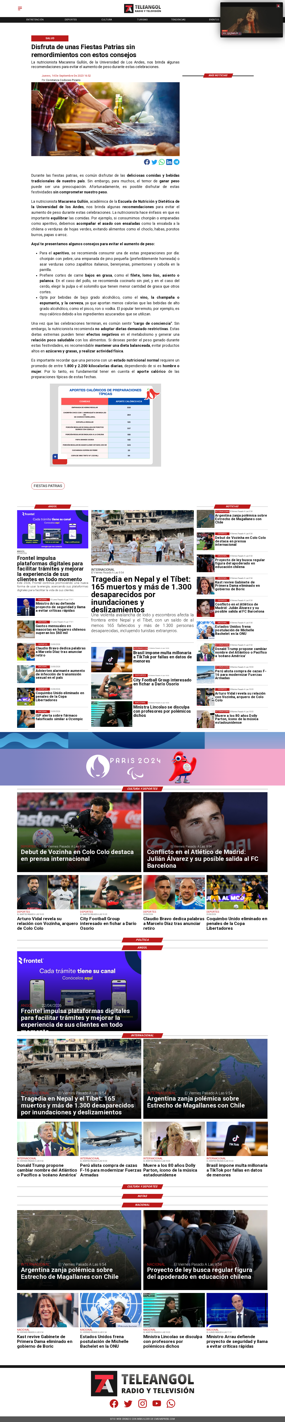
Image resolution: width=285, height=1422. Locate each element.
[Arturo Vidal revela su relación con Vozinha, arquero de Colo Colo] (205, 697)
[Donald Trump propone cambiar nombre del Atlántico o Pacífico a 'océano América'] (205, 652)
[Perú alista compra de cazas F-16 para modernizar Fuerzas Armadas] (205, 675)
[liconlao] (174, 1327)
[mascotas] (26, 629)
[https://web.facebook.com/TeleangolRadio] (114, 1406)
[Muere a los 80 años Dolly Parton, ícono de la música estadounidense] (205, 719)
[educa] (205, 563)
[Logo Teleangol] (142, 13)
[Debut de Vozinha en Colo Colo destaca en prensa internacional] (205, 541)
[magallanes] (205, 519)
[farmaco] (26, 719)
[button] (48, 486)
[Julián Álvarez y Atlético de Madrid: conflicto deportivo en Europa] (205, 608)
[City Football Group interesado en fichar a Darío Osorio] (111, 909)
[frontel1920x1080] (52, 548)
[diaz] (26, 652)
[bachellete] (205, 630)
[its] (26, 674)
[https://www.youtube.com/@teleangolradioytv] (157, 1406)
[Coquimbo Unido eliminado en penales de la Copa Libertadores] (26, 696)
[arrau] (26, 607)
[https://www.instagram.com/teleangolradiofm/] (142, 1406)
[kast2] (205, 586)
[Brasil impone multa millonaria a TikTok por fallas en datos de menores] (237, 1155)
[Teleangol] (20, 10)
